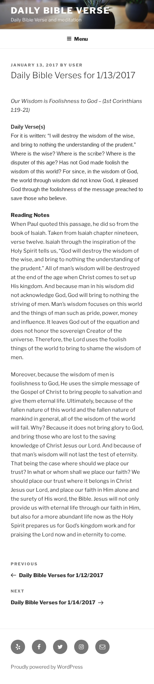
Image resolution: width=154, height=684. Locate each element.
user (76, 65)
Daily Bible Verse (60, 10)
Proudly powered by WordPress (47, 667)
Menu (81, 39)
